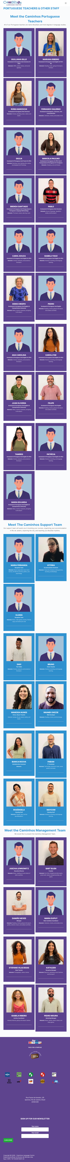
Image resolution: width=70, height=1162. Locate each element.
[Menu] (66, 3)
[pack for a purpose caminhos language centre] (35, 1055)
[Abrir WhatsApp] (65, 1157)
